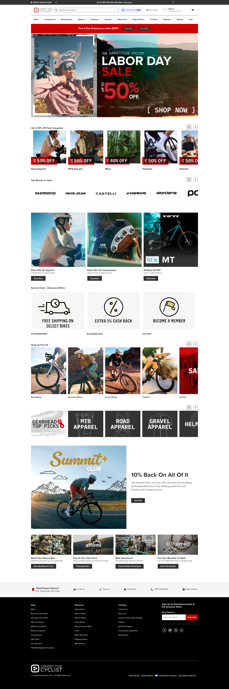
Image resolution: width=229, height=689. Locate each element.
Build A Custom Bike (39, 613)
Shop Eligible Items (95, 333)
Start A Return (80, 618)
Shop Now (128, 28)
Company (122, 605)
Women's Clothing (38, 626)
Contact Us (123, 609)
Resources (79, 605)
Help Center (80, 609)
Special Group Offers (83, 626)
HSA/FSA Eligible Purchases (42, 648)
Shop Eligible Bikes (39, 333)
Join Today (146, 333)
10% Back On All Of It (159, 475)
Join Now (138, 500)
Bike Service (80, 643)
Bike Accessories (38, 631)
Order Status (80, 622)
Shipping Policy (81, 639)
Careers (121, 622)
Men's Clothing (37, 622)
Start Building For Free (43, 566)
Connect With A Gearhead (129, 566)
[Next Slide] (173, 2)
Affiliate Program (125, 626)
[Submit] (56, 10)
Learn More (144, 28)
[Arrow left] (189, 127)
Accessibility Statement (128, 631)
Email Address (168, 612)
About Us (122, 613)
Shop (33, 605)
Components (36, 635)
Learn (77, 631)
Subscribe (191, 617)
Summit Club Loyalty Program (130, 618)
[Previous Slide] (56, 2)
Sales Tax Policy (81, 635)
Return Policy (80, 613)
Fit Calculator (36, 643)
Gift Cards (35, 639)
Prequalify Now (82, 566)
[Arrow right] (195, 127)
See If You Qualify (168, 566)
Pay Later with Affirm (39, 618)
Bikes (33, 609)
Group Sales (123, 635)
